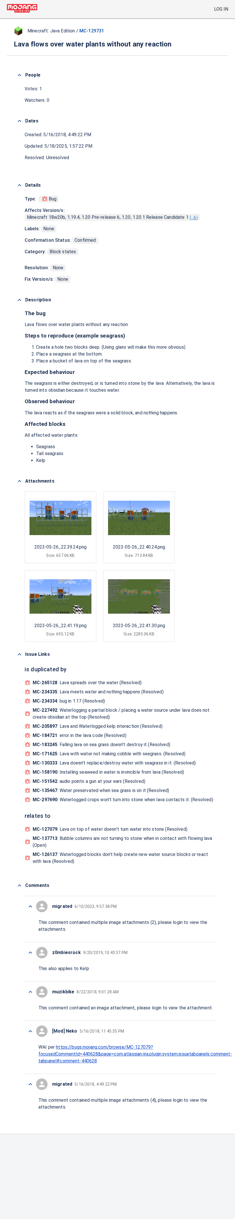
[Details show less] (19, 185)
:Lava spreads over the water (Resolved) (87, 682)
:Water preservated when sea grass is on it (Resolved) (101, 790)
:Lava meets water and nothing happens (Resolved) (98, 692)
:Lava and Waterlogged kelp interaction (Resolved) (97, 726)
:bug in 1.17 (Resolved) (69, 701)
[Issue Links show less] (19, 654)
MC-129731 (91, 31)
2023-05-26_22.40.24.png (139, 547)
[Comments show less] (19, 885)
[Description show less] (19, 300)
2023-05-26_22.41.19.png (60, 625)
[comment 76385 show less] (30, 1084)
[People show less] (19, 75)
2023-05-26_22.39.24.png (60, 547)
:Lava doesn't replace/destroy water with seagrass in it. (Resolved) (114, 763)
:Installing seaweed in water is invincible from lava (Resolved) (108, 772)
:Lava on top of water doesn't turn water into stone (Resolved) (110, 829)
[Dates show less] (19, 121)
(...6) (194, 217)
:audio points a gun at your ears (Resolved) (89, 781)
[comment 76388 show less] (30, 952)
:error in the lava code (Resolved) (79, 735)
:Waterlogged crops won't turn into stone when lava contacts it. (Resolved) (123, 799)
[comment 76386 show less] (30, 1031)
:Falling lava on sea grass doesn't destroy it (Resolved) (101, 744)
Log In (221, 9)
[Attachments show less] (19, 481)
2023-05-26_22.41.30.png (139, 625)
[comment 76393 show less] (30, 906)
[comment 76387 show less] (30, 992)
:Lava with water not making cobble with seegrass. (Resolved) (109, 753)
